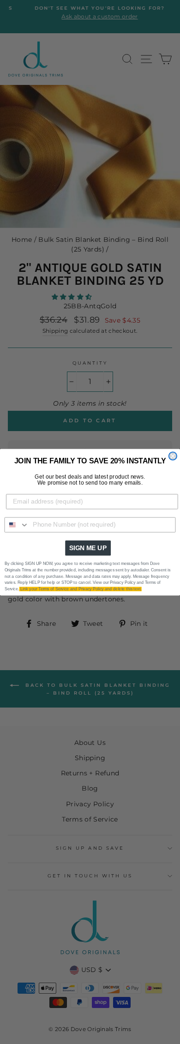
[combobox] (17, 524)
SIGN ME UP (88, 547)
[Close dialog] (173, 456)
